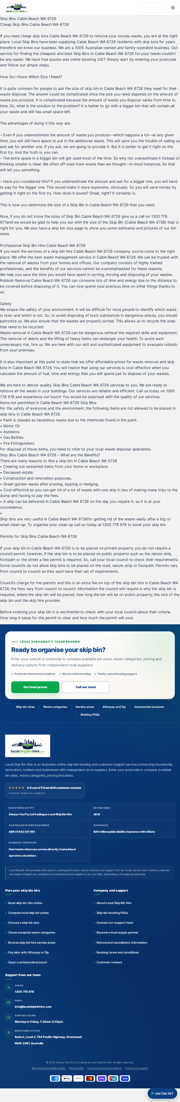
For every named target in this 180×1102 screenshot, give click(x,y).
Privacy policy (76, 1068)
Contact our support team (115, 922)
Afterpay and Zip (114, 707)
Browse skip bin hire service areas (31, 942)
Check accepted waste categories (31, 932)
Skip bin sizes (25, 707)
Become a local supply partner (117, 932)
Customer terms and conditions (104, 1068)
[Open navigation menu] (173, 8)
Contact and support (136, 1068)
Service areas (85, 707)
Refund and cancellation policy (49, 1068)
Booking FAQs (90, 714)
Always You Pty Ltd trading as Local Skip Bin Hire (84, 1062)
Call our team (86, 687)
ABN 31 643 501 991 (22, 831)
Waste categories (55, 707)
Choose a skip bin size (23, 922)
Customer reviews (109, 962)
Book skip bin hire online (25, 903)
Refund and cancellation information (122, 942)
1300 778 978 (24, 991)
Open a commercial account (27, 962)
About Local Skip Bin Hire (114, 903)
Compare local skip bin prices (28, 913)
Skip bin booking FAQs (112, 913)
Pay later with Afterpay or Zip (28, 952)
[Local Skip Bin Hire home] (19, 8)
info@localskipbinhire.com (33, 1006)
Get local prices (35, 687)
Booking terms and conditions (118, 952)
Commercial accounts (149, 707)
